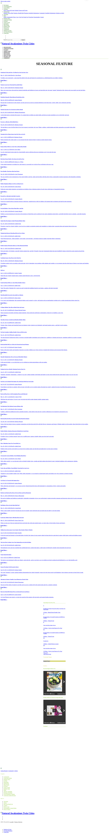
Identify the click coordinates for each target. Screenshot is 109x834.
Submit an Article (60, 13)
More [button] (5, 15)
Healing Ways (7, 18)
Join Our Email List (23, 17)
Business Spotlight (8, 792)
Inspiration (6, 23)
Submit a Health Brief (19, 13)
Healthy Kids (7, 26)
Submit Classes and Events (21, 10)
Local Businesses (8, 6)
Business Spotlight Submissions (31, 13)
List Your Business (8, 31)
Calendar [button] (6, 9)
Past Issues (6, 5)
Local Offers (6, 7)
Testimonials (10, 17)
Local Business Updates (9, 794)
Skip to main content (5, 1)
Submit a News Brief (8, 13)
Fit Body (6, 21)
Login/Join (6, 33)
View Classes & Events (9, 10)
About (5, 17)
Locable (11, 822)
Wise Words (6, 25)
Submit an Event (7, 30)
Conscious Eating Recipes (10, 795)
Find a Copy (16, 17)
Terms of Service (18, 822)
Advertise (6, 14)
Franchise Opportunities (34, 17)
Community (6, 29)
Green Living (7, 22)
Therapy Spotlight (8, 791)
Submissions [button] (6, 11)
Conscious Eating (8, 19)
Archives (45, 665)
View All (45, 652)
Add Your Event (47, 654)
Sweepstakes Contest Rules (10, 808)
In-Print (5, 780)
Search (5, 39)
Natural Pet (6, 27)
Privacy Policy (7, 809)
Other (5, 790)
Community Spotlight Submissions (47, 13)
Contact (42, 17)
